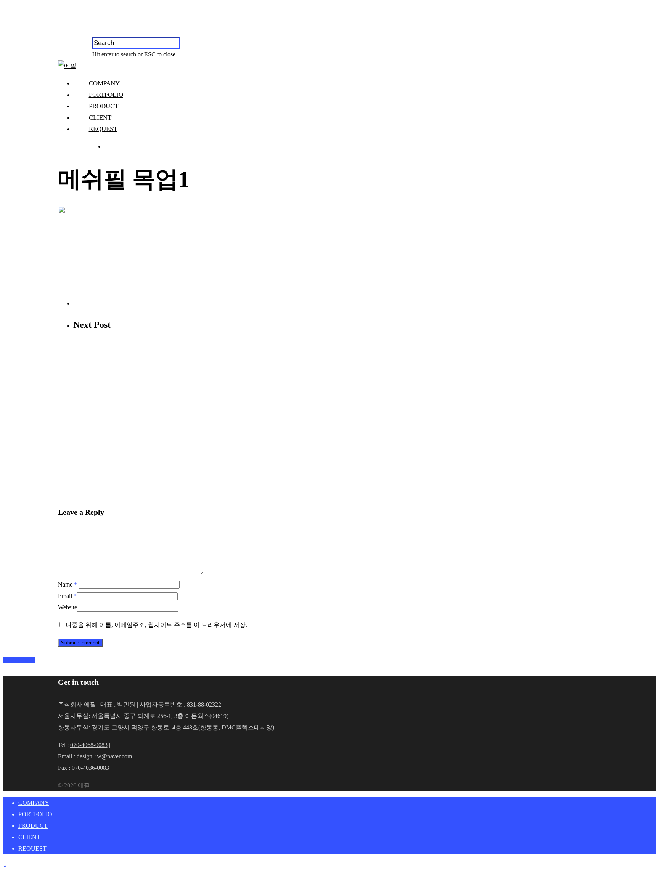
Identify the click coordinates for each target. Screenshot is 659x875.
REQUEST (103, 129)
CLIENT (100, 117)
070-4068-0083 (89, 745)
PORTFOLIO (106, 94)
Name (67, 584)
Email (67, 596)
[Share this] (5, 660)
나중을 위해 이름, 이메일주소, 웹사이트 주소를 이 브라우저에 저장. (156, 625)
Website (67, 607)
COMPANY (104, 83)
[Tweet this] (11, 660)
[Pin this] (32, 660)
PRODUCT (103, 106)
